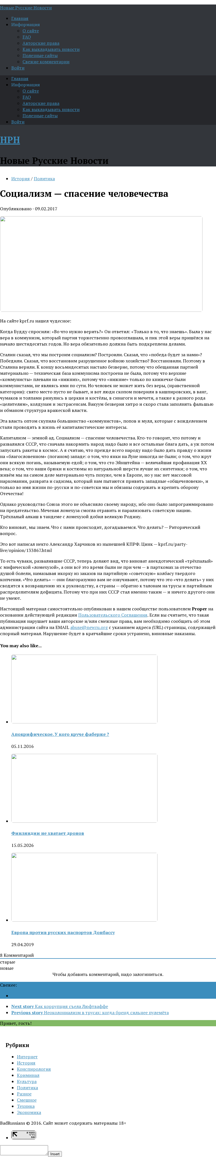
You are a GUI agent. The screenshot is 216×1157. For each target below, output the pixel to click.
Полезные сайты (40, 55)
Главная (19, 18)
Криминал (28, 1075)
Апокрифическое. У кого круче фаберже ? (60, 734)
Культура (27, 1081)
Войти (17, 68)
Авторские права (40, 43)
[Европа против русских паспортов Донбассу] (84, 920)
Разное (24, 1094)
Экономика (29, 1112)
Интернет (27, 1057)
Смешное (27, 1100)
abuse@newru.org (89, 627)
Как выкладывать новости (51, 49)
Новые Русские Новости (26, 7)
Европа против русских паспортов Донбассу (63, 932)
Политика (44, 178)
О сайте (30, 31)
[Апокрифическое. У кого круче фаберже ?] (84, 722)
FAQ (26, 37)
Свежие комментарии (45, 61)
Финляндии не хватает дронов (47, 833)
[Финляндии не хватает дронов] (84, 821)
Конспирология (34, 1069)
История (20, 178)
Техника (26, 1106)
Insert (55, 1154)
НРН (10, 140)
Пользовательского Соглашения (112, 615)
